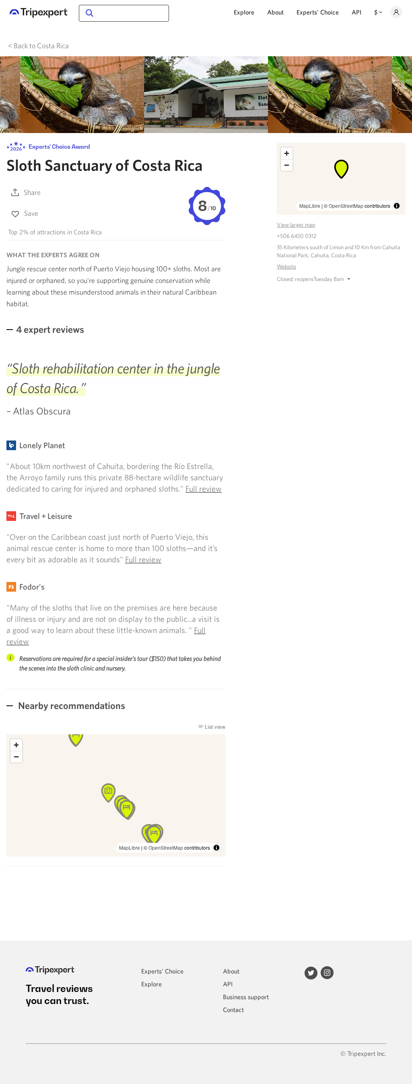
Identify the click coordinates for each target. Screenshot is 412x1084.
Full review (203, 488)
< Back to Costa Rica (38, 45)
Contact (233, 1009)
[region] (341, 179)
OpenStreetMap (165, 847)
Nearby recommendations (70, 705)
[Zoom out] (16, 756)
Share (32, 192)
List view (214, 726)
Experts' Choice (318, 12)
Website (286, 266)
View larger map (296, 224)
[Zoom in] (16, 745)
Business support (246, 996)
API (356, 12)
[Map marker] (126, 809)
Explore (244, 12)
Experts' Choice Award (58, 146)
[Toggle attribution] (216, 847)
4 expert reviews (50, 329)
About (275, 12)
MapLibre (129, 847)
